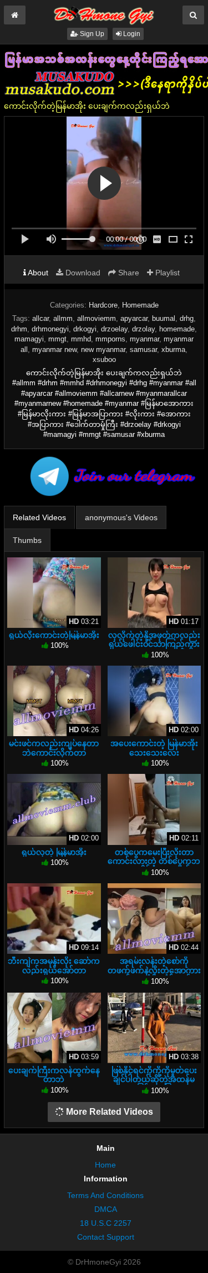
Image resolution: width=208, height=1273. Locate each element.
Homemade (140, 305)
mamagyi (29, 339)
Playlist (166, 272)
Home (105, 1164)
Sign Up (91, 34)
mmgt (57, 339)
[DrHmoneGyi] (104, 13)
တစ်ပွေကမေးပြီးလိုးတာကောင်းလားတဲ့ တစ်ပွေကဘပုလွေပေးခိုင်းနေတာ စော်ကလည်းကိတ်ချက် (154, 866)
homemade (177, 329)
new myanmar (103, 349)
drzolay (143, 329)
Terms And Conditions (105, 1195)
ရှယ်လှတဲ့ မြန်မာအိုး (54, 852)
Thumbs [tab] (27, 540)
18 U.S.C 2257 (105, 1223)
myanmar (144, 339)
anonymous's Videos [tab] (121, 517)
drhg (187, 318)
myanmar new (54, 349)
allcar (40, 318)
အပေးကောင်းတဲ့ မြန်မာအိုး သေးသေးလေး (154, 748)
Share (127, 272)
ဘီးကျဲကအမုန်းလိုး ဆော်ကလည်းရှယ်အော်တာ (54, 965)
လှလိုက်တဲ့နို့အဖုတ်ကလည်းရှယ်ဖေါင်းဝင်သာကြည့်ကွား (154, 639)
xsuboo (104, 359)
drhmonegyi (50, 329)
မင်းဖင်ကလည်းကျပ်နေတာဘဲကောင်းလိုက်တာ (54, 748)
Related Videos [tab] (39, 517)
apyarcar (134, 318)
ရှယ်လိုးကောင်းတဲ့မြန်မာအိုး (54, 635)
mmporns (110, 339)
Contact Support (105, 1236)
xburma (173, 349)
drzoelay (114, 329)
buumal (163, 318)
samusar (143, 349)
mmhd (81, 339)
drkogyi (85, 329)
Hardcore (103, 305)
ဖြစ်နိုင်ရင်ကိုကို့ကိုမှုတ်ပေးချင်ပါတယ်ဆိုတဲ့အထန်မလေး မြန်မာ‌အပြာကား (154, 1079)
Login (130, 34)
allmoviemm (96, 318)
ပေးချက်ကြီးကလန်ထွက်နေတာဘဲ (54, 1075)
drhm (19, 329)
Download (81, 272)
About (37, 272)
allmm (63, 318)
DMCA (105, 1209)
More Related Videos (108, 1111)
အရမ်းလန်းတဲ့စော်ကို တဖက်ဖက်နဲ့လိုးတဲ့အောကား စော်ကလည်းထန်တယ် (154, 970)
